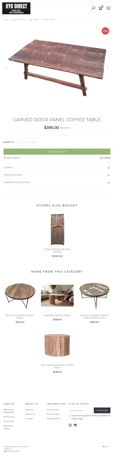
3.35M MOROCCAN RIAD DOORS (57, 250)
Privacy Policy (53, 414)
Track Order (9, 421)
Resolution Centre (8, 427)
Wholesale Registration (9, 410)
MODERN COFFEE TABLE (57, 315)
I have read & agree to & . (91, 417)
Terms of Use (53, 409)
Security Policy (53, 418)
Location (29, 418)
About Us (29, 409)
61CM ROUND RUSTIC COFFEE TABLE (57, 366)
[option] (57, 69)
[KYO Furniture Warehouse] (17, 8)
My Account (9, 417)
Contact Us (30, 414)
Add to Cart (57, 151)
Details (8, 167)
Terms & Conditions (100, 415)
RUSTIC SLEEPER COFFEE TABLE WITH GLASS (94, 316)
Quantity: (9, 142)
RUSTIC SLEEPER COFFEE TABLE (20, 316)
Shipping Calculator (17, 182)
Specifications (13, 175)
